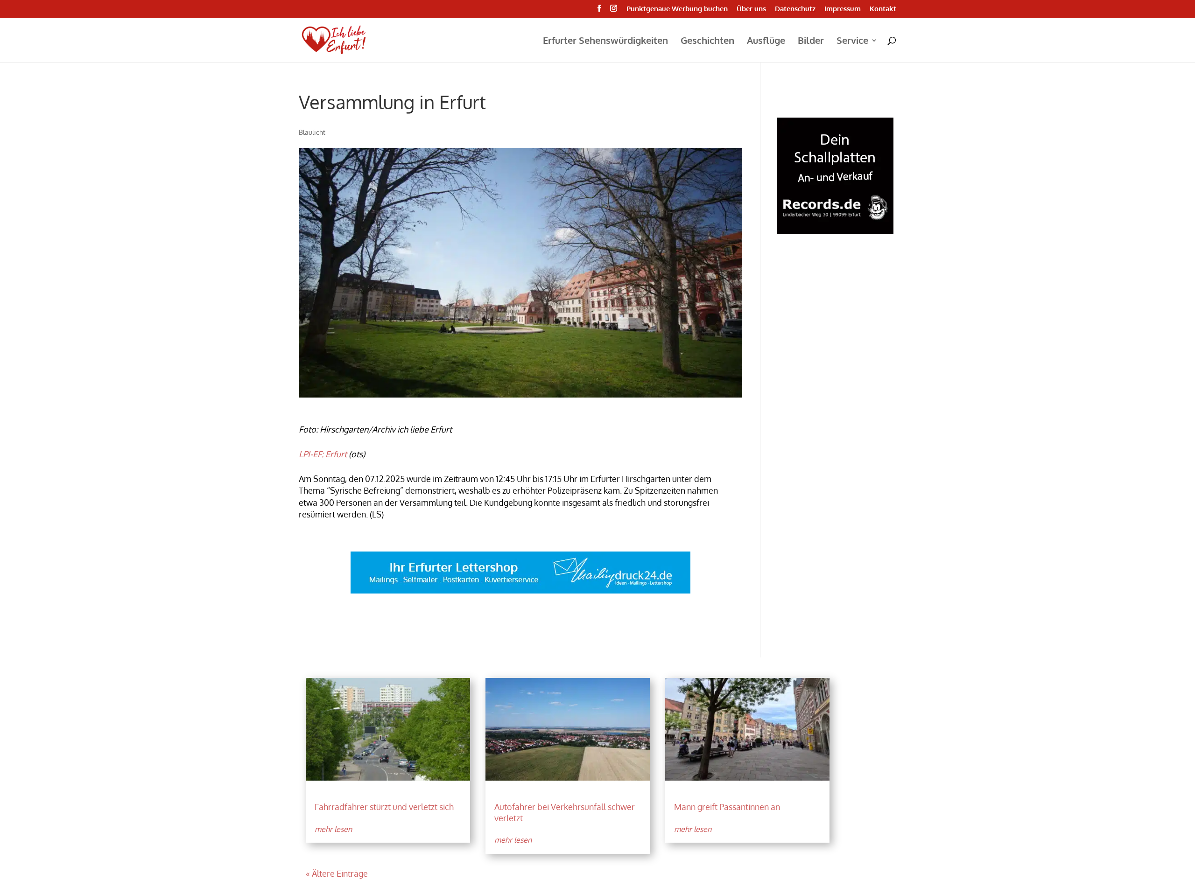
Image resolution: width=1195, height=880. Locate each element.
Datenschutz (795, 9)
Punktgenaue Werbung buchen (677, 9)
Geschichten (707, 41)
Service (852, 41)
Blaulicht (312, 132)
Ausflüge (766, 41)
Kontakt (883, 9)
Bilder (811, 41)
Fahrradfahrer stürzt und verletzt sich (384, 807)
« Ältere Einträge (337, 873)
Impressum (842, 9)
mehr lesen (333, 829)
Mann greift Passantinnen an (727, 807)
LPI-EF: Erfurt (323, 454)
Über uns (751, 9)
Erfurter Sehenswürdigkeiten (605, 41)
